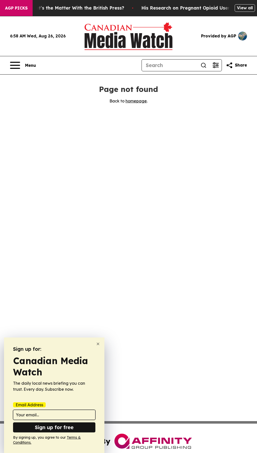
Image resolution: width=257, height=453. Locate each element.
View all (245, 7)
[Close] (98, 344)
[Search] (204, 65)
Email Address (29, 404)
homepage (136, 100)
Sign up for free (54, 427)
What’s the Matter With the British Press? (76, 8)
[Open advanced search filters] (216, 65)
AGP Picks (16, 8)
